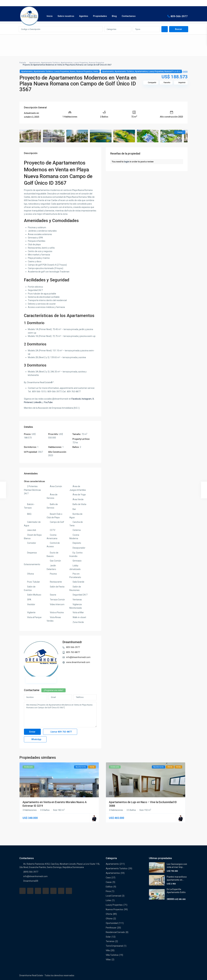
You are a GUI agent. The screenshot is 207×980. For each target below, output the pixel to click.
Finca (108, 891)
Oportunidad (112, 923)
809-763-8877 (73, 652)
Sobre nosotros (66, 16)
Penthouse (111, 927)
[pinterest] (53, 891)
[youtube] (61, 891)
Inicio (50, 16)
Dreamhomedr (72, 642)
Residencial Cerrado (115, 932)
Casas (109, 882)
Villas (108, 959)
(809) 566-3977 (30, 872)
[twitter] (38, 891)
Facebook (76, 399)
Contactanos (128, 16)
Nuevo (72, 71)
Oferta (109, 914)
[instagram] (69, 891)
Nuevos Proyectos (96, 63)
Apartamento (34, 63)
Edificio (109, 886)
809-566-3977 (179, 16)
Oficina (109, 918)
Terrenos (110, 941)
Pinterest (28, 402)
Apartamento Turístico (50, 63)
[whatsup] (30, 891)
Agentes (83, 16)
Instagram (87, 399)
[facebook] (22, 891)
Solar (108, 937)
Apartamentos (67, 63)
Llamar (61, 732)
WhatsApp (36, 739)
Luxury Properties (80, 63)
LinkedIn (38, 402)
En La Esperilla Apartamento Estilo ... (176, 892)
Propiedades (100, 16)
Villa (108, 950)
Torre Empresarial (114, 946)
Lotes (108, 900)
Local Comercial (113, 896)
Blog (114, 16)
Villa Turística (112, 955)
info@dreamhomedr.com (78, 657)
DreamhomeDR (30, 881)
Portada (22, 63)
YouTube (48, 402)
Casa (108, 877)
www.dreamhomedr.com (78, 662)
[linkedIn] (46, 891)
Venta (95, 71)
